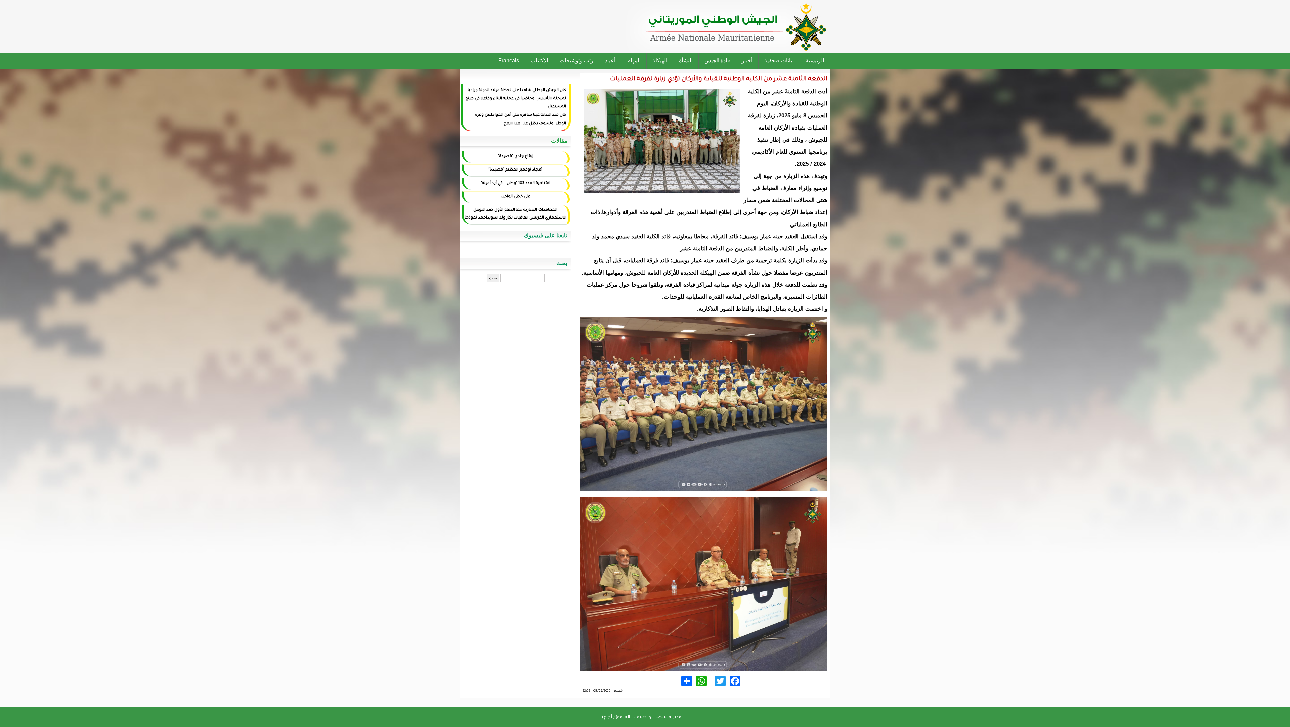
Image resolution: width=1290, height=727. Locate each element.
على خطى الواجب (515, 197)
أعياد (610, 60)
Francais (508, 60)
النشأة (686, 60)
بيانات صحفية (779, 60)
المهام (634, 60)
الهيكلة (659, 60)
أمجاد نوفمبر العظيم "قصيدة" (515, 170)
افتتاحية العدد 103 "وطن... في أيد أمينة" (515, 183)
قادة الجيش (717, 60)
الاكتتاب (539, 60)
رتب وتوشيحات (576, 60)
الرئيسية (815, 60)
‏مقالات (559, 141)
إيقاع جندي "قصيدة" (515, 156)
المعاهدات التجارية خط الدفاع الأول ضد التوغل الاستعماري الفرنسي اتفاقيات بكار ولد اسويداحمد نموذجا (515, 214)
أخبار (747, 60)
